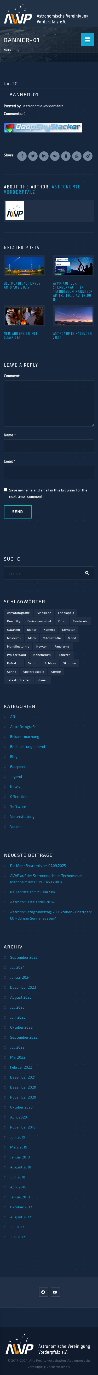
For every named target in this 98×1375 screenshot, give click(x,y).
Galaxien (13, 629)
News (15, 786)
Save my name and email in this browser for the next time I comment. (48, 493)
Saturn (33, 663)
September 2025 (23, 957)
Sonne (11, 671)
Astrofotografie (18, 612)
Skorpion (69, 663)
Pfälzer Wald (16, 654)
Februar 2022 (21, 1067)
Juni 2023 (18, 1017)
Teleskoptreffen (19, 680)
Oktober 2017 (21, 1207)
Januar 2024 (20, 977)
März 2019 (18, 1147)
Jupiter (32, 629)
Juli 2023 (17, 1007)
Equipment (19, 766)
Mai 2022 (17, 1057)
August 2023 (21, 997)
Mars (32, 638)
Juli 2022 (17, 1047)
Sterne (56, 671)
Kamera (49, 629)
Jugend (16, 776)
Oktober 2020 (21, 1107)
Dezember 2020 (23, 1087)
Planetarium (42, 654)
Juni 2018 (17, 1177)
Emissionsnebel (39, 621)
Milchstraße (52, 638)
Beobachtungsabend (27, 746)
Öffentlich (18, 796)
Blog (14, 756)
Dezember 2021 (23, 1077)
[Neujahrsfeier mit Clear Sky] (24, 316)
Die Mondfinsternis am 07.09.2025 (22, 285)
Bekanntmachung (24, 736)
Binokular (44, 612)
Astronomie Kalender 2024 (32, 902)
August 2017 (20, 1217)
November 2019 (23, 1127)
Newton (42, 646)
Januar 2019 (20, 1157)
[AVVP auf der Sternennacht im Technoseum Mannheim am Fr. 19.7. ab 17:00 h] (74, 266)
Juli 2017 (17, 1227)
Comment (12, 375)
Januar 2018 (20, 1197)
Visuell (43, 680)
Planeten (64, 654)
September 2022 (24, 1037)
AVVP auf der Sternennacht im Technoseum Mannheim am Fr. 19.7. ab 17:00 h (73, 291)
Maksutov (14, 638)
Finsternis (80, 621)
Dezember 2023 (23, 987)
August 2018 (20, 1167)
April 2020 (18, 1117)
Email (8, 461)
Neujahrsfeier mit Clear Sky (21, 336)
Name (8, 435)
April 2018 (18, 1187)
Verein (15, 826)
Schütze (50, 663)
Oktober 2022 (21, 1027)
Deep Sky (13, 621)
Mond (72, 638)
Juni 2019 (17, 1137)
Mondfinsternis (18, 646)
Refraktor (14, 663)
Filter (62, 621)
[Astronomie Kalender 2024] (74, 316)
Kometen (68, 629)
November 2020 (23, 1097)
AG (12, 716)
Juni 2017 (17, 1237)
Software (18, 806)
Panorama (62, 646)
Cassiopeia (66, 612)
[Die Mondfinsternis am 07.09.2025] (24, 266)
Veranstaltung (22, 816)
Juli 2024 (17, 967)
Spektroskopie (33, 671)
